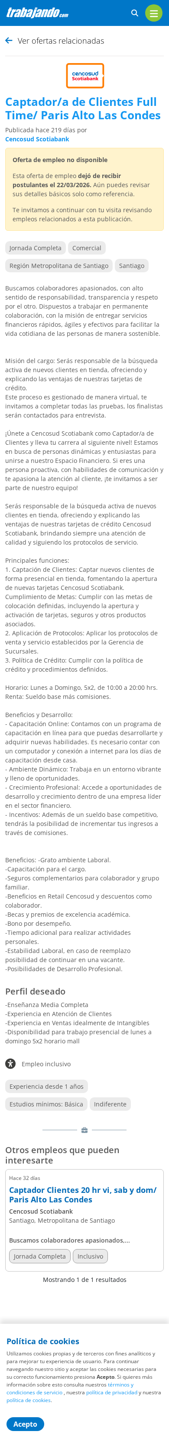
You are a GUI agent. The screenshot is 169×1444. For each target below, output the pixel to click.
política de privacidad (111, 1392)
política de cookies (28, 1400)
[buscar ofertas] (134, 13)
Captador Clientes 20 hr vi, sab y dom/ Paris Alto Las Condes (82, 1195)
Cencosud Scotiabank (37, 139)
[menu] (153, 13)
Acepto (25, 1424)
